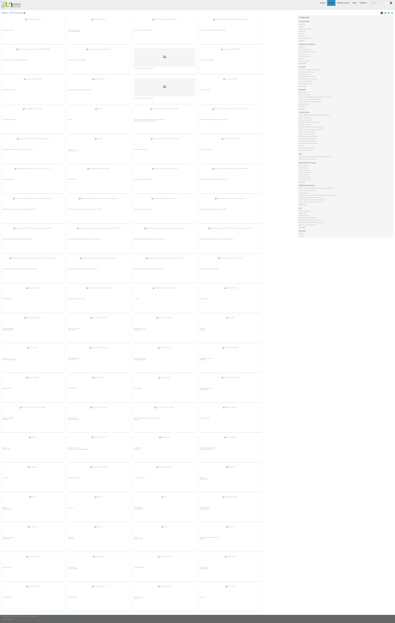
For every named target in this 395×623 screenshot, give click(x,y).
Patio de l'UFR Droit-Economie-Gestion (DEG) (145, 121)
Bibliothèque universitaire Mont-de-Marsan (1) (311, 222)
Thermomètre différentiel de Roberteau (144, 68)
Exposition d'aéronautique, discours (76, 298)
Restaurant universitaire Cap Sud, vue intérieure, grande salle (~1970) (19, 209)
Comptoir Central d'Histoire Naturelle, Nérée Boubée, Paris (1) (315, 97)
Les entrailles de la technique (10, 119)
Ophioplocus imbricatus (73, 419)
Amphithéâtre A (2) (304, 215)
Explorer (331, 3)
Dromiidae (136, 449)
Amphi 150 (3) (303, 213)
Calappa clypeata (204, 568)
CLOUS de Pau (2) (303, 192)
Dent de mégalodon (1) (74, 30)
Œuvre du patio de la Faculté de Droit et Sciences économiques (149, 119)
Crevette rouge (72, 567)
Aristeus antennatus (73, 568)
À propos (323, 3)
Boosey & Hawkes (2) (304, 94)
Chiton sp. (70, 507)
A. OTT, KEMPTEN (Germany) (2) (308, 51)
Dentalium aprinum (7, 508)
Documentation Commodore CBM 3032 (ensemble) (212, 30)
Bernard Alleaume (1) (304, 170)
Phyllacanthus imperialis (8, 329)
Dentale (4, 507)
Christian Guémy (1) (304, 174)
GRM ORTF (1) (303, 106)
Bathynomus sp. (204, 479)
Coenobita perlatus (138, 567)
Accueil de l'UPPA (44, 616)
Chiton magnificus (138, 508)
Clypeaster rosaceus (73, 359)
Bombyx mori (137, 419)
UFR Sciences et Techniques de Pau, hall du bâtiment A (213, 179)
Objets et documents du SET (306, 134)
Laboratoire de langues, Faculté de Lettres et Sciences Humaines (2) (216, 239)
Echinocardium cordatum (140, 359)
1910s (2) (301, 236)
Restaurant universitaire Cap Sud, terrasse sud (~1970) (213, 209)
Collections (363, 3)
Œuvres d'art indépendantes (306, 147)
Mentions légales (89, 616)
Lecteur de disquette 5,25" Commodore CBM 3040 (15, 60)
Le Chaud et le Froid (205, 89)
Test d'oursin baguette (8, 328)
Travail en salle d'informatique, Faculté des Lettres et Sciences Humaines (20, 268)
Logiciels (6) (302, 31)
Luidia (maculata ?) (138, 329)
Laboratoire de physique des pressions (143, 209)
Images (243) (302, 24)
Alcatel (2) (301, 58)
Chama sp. (202, 538)
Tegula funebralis (72, 388)
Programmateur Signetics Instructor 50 (143, 98)
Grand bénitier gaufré (205, 507)
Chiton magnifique (138, 507)
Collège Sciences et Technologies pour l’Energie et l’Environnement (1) (317, 195)
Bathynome (203, 477)
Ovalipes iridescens (73, 597)
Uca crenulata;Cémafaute (206, 449)
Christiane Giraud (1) (304, 177)
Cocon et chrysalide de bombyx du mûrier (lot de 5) (146, 418)
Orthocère (71, 537)
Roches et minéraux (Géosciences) (308, 143)
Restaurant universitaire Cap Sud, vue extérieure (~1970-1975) (18, 149)
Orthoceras (71, 538)
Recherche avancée (343, 3)
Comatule (202, 328)
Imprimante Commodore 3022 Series (77, 60)
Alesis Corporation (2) (304, 61)
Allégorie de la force (72, 150)
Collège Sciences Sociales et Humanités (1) (310, 197)
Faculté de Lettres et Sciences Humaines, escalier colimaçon (17, 239)
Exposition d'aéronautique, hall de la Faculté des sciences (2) (148, 268)
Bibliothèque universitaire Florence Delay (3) (311, 220)
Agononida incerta (7, 597)
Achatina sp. (203, 359)
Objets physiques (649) (305, 29)
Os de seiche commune (8, 537)
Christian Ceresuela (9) (305, 172)
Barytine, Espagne (7, 298)
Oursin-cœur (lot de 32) (140, 358)
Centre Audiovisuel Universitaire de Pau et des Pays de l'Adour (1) (316, 188)
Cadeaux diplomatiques (305, 117)
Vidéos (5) (301, 26)
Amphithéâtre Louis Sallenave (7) (307, 217)
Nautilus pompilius (138, 538)
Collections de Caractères (206, 149)
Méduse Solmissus (138, 597)
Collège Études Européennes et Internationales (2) (312, 199)
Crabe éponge (137, 447)
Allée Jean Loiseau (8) (304, 211)
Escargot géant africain (205, 358)
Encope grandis (138, 388)
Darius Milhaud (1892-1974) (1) (307, 76)
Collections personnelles (305, 120)
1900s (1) (301, 233)
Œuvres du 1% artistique (305, 150)
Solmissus (136, 598)
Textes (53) (302, 36)
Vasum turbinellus (7, 567)
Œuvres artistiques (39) (305, 38)
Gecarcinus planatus (205, 418)
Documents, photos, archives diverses (309, 122)
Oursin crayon (6, 358)
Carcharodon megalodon (74, 31)
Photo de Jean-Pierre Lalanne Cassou (209, 268)
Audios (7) (301, 33)
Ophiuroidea (5, 419)
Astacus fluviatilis (6, 449)
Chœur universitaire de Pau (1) (307, 190)
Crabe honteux (203, 567)
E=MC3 (70, 119)
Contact (80, 616)
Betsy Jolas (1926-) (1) (305, 74)
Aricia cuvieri (203, 597)
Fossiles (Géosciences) (305, 124)
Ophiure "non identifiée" (8, 418)
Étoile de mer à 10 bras (139, 328)
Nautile (136, 537)
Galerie (354, 3)
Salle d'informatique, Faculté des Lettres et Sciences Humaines (149, 239)
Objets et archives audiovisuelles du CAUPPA (311, 129)
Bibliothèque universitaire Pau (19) (308, 224)
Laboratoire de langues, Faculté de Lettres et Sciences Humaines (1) (84, 239)
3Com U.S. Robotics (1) (305, 49)
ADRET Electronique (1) (305, 56)
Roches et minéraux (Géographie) (308, 140)
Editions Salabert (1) (304, 104)
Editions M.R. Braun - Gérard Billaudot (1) (310, 101)
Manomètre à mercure (8, 30)
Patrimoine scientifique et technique (308, 136)
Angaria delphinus (7, 388)
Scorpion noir (6, 477)
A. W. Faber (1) (303, 54)
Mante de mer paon (73, 447)
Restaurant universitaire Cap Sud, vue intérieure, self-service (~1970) (85, 209)
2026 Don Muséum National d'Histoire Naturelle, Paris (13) (315, 156)
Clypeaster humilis (204, 389)
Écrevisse (5, 447)
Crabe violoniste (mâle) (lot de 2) (208, 447)
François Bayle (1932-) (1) (306, 81)
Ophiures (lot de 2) (73, 418)
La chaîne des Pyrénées (8, 179)
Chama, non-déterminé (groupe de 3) (209, 537)
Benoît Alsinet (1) (303, 167)
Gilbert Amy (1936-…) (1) (305, 83)
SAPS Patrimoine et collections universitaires (64, 616)
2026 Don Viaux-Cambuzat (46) (307, 159)
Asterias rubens (72, 329)
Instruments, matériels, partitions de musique (311, 127)
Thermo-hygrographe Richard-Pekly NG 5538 (79, 89)
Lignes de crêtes (204, 298)
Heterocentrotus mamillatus (9, 359)
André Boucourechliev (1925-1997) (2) (309, 69)
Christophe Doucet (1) (305, 179)
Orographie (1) (72, 179)
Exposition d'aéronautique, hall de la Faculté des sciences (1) (82, 268)
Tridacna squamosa (204, 508)
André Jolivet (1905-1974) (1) (307, 72)
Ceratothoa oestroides (139, 477)
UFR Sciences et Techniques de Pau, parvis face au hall (213, 119)
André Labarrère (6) (304, 165)
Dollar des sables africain (206, 388)
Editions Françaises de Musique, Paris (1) (310, 99)
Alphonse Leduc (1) (304, 92)
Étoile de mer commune (74, 328)
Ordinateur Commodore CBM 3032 (143, 30)
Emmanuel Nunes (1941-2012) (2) (308, 79)
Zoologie (301, 145)
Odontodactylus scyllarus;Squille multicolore (78, 449)
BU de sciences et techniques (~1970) (143, 179)
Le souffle (70, 149)
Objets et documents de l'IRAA (307, 131)
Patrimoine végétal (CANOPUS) (307, 138)
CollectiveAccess (10, 619)
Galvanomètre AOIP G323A (207, 60)
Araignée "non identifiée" (74, 477)
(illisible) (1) (302, 47)
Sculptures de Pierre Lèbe (140, 149)
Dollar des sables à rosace (74, 358)
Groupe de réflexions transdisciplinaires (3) (310, 202)
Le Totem (136, 298)
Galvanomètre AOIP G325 (9, 89)
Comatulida (202, 329)
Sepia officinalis (6, 538)
